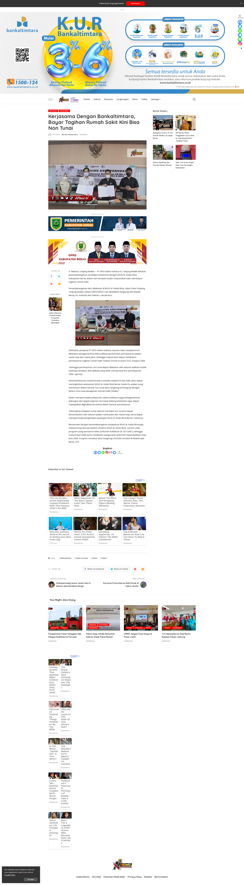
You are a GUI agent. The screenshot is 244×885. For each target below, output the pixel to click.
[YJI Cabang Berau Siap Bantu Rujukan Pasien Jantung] (179, 618)
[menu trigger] (52, 99)
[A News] (68, 99)
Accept (31, 879)
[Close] (241, 3)
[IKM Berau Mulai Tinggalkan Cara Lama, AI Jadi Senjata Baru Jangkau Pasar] (186, 122)
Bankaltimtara (66, 558)
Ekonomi (53, 111)
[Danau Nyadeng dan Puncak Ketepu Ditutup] (163, 152)
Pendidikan (93, 628)
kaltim (104, 558)
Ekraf (148, 628)
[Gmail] (110, 452)
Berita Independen (70, 134)
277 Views (56, 134)
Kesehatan (64, 111)
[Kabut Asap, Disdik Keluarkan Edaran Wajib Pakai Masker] (103, 618)
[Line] (240, 39)
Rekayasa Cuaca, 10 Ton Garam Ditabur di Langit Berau (163, 135)
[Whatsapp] (103, 452)
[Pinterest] (51, 284)
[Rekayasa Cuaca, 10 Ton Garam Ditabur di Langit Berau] (163, 122)
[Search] (194, 99)
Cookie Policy (9, 875)
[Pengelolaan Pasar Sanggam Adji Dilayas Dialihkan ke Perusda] (65, 618)
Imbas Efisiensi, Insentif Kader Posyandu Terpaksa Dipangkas (55, 318)
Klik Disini (135, 3)
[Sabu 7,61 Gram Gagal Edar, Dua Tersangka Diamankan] (186, 152)
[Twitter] (59, 276)
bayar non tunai (82, 558)
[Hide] (241, 48)
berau (95, 558)
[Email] (59, 284)
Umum (64, 628)
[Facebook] (51, 276)
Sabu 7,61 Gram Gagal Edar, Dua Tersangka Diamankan (185, 165)
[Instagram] (107, 452)
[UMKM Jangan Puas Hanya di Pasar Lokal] (141, 618)
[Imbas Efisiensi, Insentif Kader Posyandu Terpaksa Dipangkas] (55, 304)
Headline (92, 625)
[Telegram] (114, 452)
